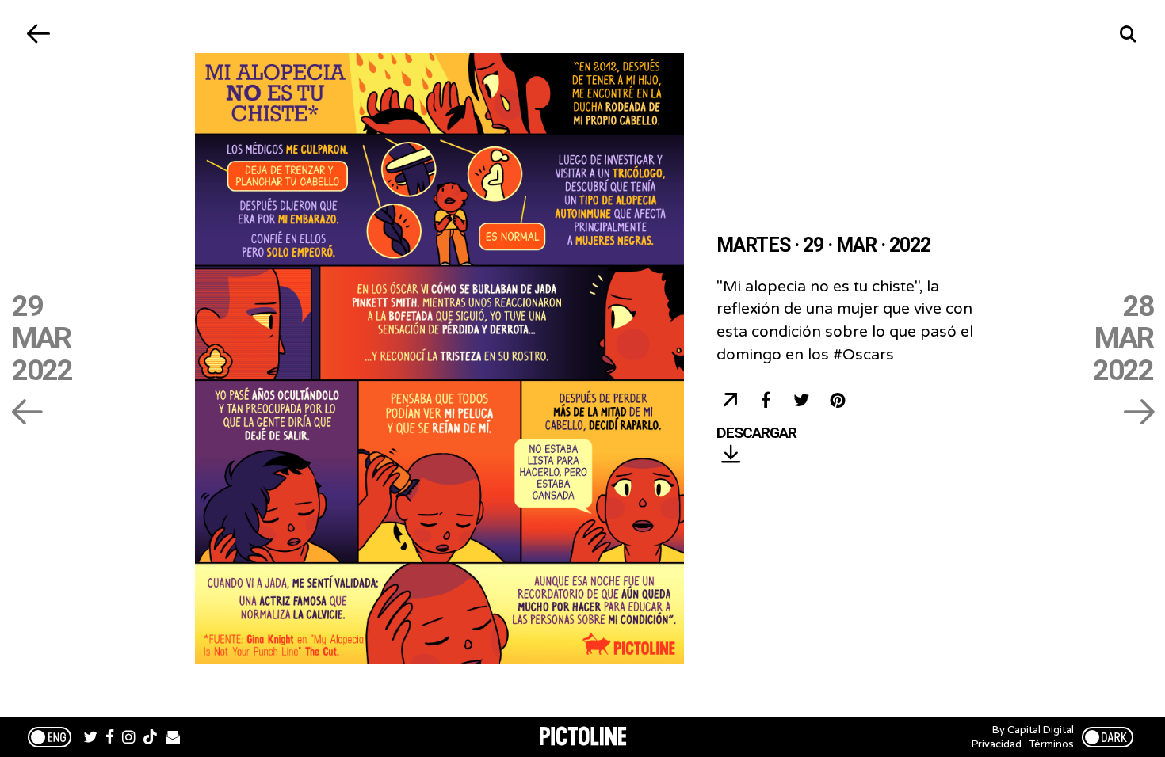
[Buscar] (1127, 33)
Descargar (756, 433)
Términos (1051, 744)
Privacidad (997, 744)
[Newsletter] (173, 738)
